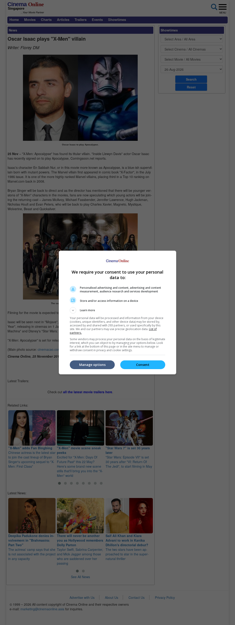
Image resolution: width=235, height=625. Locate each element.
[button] (117, 310)
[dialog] (117, 312)
